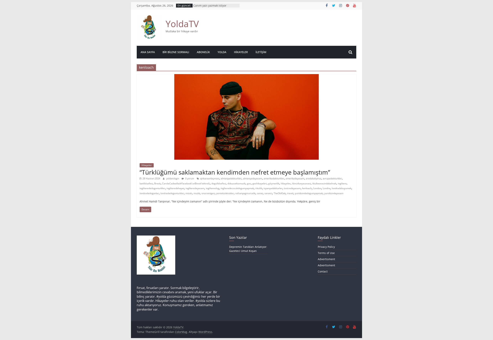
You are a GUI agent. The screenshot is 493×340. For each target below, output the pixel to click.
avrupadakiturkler (332, 178)
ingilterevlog (212, 188)
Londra (326, 188)
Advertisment (326, 259)
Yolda (222, 52)
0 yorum (189, 178)
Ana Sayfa (148, 52)
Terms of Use (326, 253)
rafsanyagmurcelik (245, 193)
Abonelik (203, 52)
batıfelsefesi (146, 183)
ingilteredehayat (175, 188)
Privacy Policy (326, 247)
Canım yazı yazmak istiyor (209, 7)
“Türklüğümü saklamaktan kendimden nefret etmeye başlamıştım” (235, 172)
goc (249, 183)
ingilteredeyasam (195, 188)
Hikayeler (241, 52)
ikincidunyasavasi (301, 183)
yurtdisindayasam (333, 193)
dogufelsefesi (218, 183)
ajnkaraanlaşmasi (209, 178)
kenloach (307, 188)
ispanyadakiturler (273, 188)
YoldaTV (182, 24)
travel (290, 193)
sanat (260, 193)
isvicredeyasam (292, 188)
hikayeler (286, 183)
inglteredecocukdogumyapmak (237, 188)
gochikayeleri (259, 183)
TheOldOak (280, 193)
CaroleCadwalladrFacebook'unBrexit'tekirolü (186, 183)
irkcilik (258, 188)
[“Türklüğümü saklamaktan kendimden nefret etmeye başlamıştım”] (246, 76)
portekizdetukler (225, 193)
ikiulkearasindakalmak (324, 183)
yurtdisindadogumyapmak (309, 193)
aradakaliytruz (313, 178)
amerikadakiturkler (274, 178)
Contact (323, 271)
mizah (188, 193)
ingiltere (342, 183)
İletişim (261, 52)
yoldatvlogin (173, 178)
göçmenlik (273, 183)
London (317, 188)
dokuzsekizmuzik (236, 183)
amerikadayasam (295, 178)
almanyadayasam (252, 178)
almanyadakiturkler (231, 178)
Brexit (157, 183)
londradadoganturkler (172, 193)
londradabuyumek (341, 188)
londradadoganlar (149, 193)
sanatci (268, 193)
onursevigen (208, 193)
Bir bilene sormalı (176, 52)
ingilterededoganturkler (152, 188)
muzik (197, 193)
